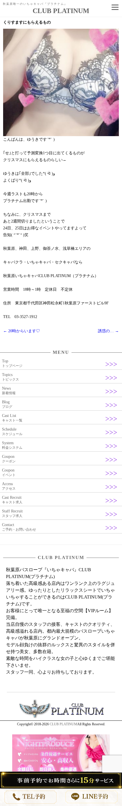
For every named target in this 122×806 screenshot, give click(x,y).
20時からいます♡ (21, 331)
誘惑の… (108, 331)
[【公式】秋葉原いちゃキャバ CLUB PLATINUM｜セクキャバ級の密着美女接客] (61, 717)
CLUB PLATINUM (63, 724)
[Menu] (115, 7)
